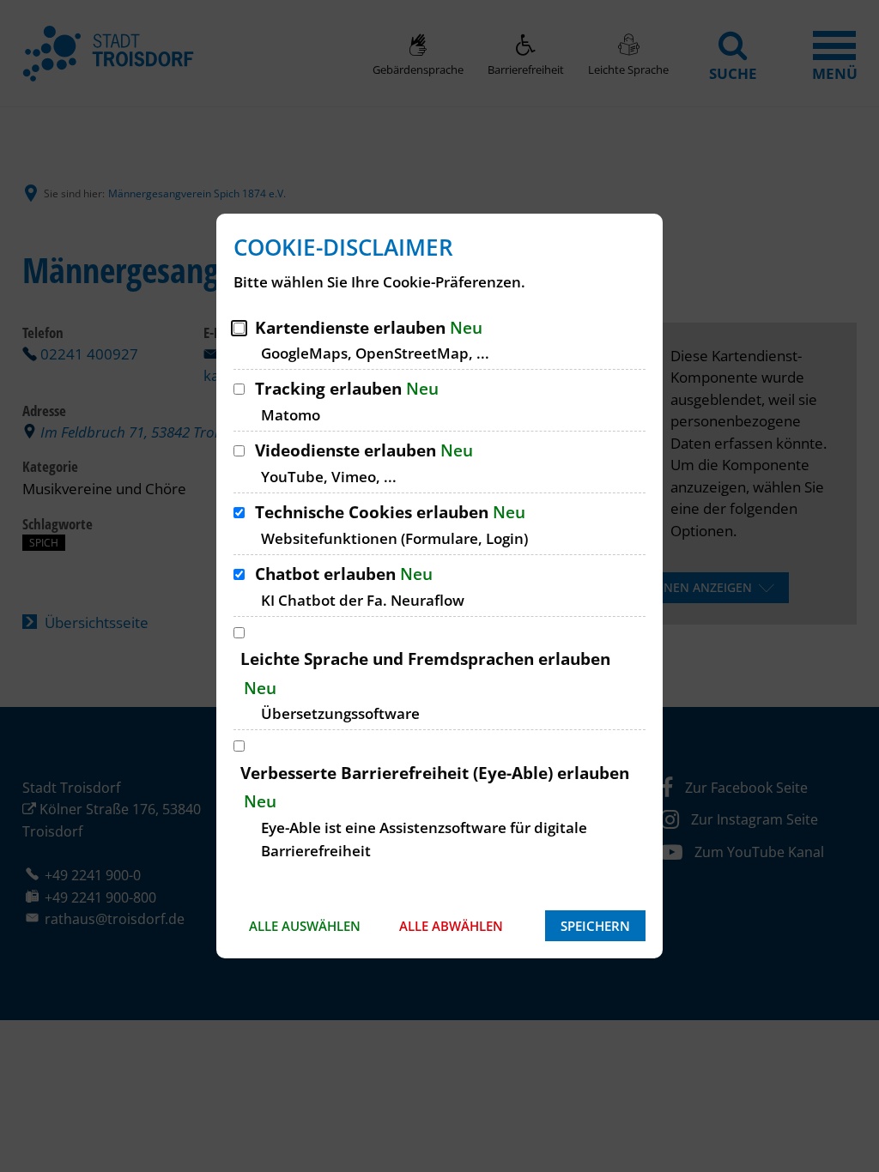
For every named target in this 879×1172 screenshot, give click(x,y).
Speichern (595, 925)
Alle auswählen (305, 925)
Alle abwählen (451, 925)
